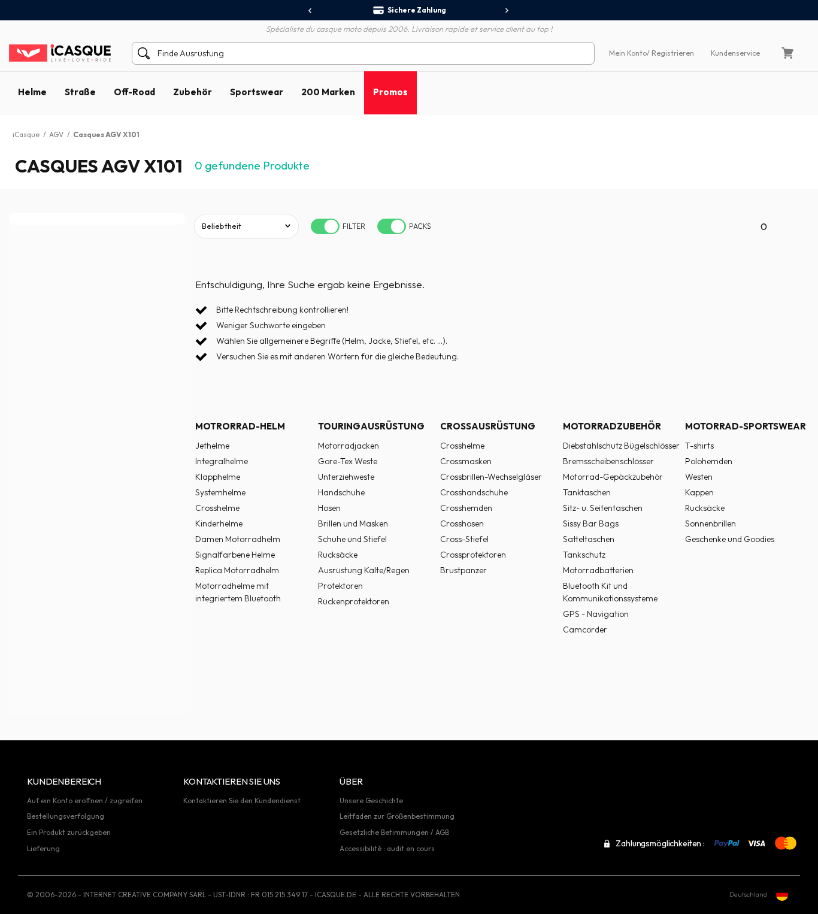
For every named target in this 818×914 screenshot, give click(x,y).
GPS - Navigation (596, 614)
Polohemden (708, 461)
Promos (390, 92)
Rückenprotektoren (353, 601)
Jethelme (212, 445)
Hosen (329, 508)
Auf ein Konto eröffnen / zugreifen (85, 800)
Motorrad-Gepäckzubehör (613, 476)
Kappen (699, 492)
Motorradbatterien (598, 570)
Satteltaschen (588, 539)
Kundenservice (735, 53)
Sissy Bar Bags (591, 523)
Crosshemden (466, 508)
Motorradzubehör (612, 426)
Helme (32, 92)
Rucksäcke (338, 554)
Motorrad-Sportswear (745, 426)
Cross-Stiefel (464, 539)
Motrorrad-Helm (240, 426)
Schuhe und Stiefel (352, 539)
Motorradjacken (348, 445)
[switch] (325, 226)
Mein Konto (628, 53)
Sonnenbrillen (710, 523)
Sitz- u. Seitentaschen (603, 508)
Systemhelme (220, 492)
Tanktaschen (587, 492)
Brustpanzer (463, 570)
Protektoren (340, 585)
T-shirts (699, 445)
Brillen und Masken (353, 523)
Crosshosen (462, 523)
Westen (699, 476)
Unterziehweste (346, 476)
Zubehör (192, 92)
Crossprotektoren (473, 554)
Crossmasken (466, 461)
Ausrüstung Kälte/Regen (364, 570)
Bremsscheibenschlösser (608, 461)
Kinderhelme (219, 523)
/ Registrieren (670, 53)
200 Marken (328, 92)
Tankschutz (584, 554)
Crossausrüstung (487, 426)
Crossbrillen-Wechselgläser (491, 476)
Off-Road (134, 92)
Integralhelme (221, 461)
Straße (80, 92)
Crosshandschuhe (474, 492)
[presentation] (310, 10)
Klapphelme (217, 476)
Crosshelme (217, 508)
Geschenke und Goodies (729, 539)
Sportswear (256, 92)
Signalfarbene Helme (235, 554)
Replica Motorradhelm (237, 570)
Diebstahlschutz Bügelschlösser (621, 445)
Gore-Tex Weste (347, 461)
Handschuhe (341, 492)
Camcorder (585, 629)
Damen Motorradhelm (237, 539)
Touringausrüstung (371, 426)
